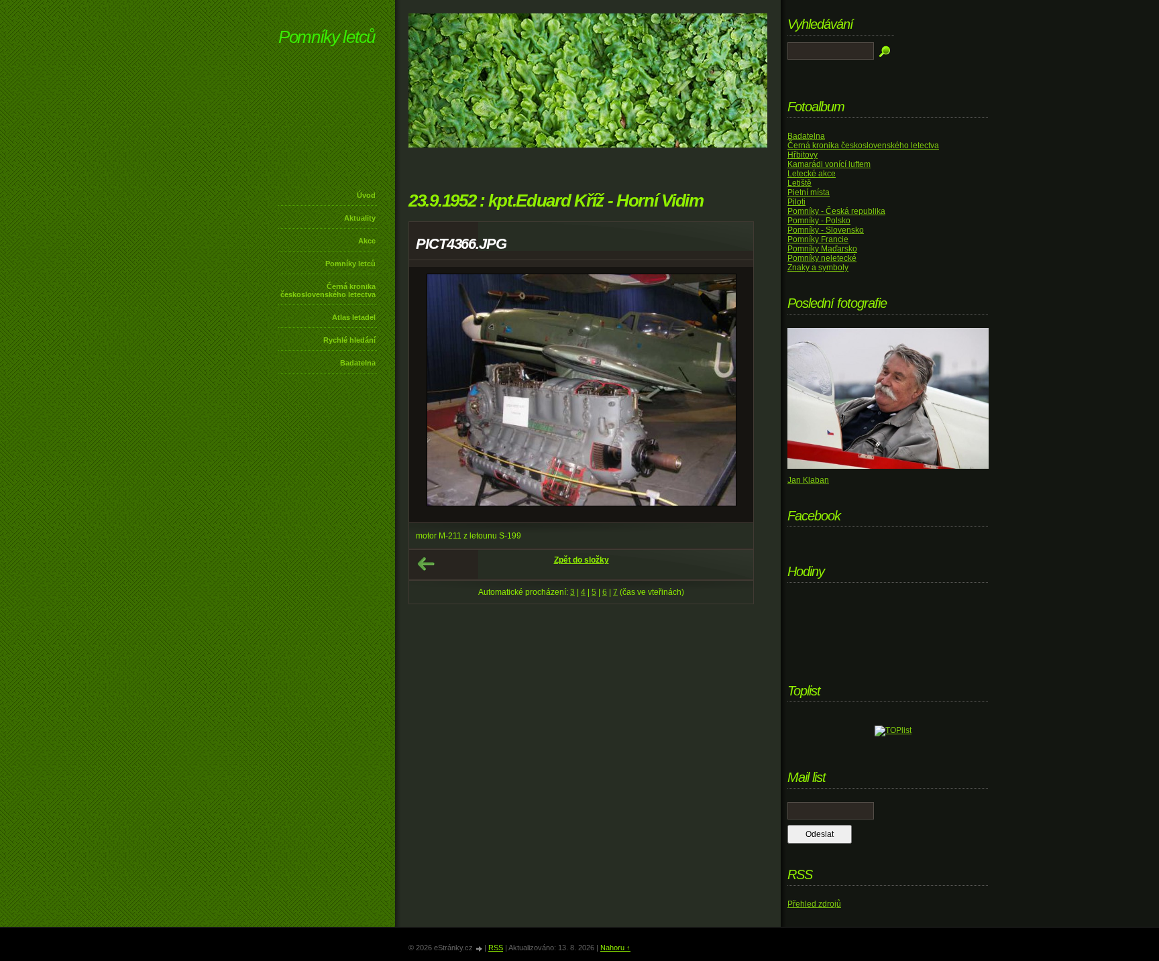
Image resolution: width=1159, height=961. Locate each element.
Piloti (796, 202)
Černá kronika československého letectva (328, 290)
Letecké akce (811, 173)
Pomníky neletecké (822, 258)
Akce (367, 241)
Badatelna (358, 363)
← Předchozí (426, 564)
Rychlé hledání (349, 340)
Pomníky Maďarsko (822, 248)
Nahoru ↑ (615, 948)
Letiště (799, 183)
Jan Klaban (808, 480)
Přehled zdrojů (814, 904)
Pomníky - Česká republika (836, 211)
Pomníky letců (326, 37)
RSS (495, 948)
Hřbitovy (802, 155)
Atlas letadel (354, 317)
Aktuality (360, 218)
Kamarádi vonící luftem (829, 164)
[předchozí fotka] (431, 395)
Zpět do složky (581, 560)
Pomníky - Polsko (818, 220)
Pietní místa (808, 192)
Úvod (366, 195)
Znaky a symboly (817, 267)
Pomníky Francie (817, 239)
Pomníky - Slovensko (825, 230)
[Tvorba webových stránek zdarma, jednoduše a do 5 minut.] (479, 949)
